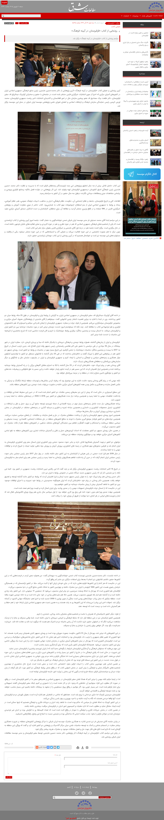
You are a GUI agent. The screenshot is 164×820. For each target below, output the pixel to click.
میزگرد (118, 23)
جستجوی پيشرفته (105, 797)
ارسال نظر (8, 777)
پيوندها (94, 787)
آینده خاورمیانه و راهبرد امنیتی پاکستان (135, 130)
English (4, 2)
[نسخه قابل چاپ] (77, 748)
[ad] (142, 174)
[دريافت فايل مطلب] (82, 748)
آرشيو (69, 787)
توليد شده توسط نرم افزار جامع (82, 818)
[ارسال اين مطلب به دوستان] (86, 748)
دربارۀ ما (76, 787)
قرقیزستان (110, 23)
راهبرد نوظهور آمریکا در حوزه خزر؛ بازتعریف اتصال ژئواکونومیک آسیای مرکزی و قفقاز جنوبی (137, 64)
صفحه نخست (158, 15)
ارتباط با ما (85, 787)
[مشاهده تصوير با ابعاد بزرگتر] (106, 47)
